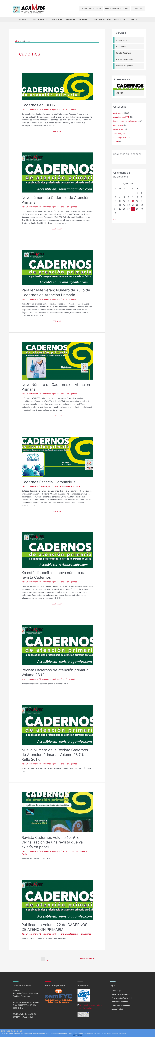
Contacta (133, 19)
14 (133, 201)
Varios (116, 141)
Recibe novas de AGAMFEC (117, 8)
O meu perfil (138, 8)
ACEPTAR (77, 1035)
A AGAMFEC (23, 19)
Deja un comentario (30, 109)
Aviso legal (116, 991)
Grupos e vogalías (40, 19)
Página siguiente (87, 958)
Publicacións (119, 19)
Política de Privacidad (121, 1005)
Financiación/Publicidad (122, 998)
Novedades (118, 129)
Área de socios (122, 40)
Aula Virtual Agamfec (125, 59)
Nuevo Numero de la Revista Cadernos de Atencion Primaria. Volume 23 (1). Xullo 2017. (55, 755)
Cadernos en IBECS (38, 105)
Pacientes (83, 19)
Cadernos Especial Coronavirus (48, 482)
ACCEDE (119, 93)
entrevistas (118, 125)
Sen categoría (119, 133)
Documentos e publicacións (52, 109)
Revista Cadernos (123, 53)
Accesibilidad (117, 1009)
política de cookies (101, 1033)
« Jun (115, 219)
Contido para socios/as (91, 8)
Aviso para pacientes (121, 994)
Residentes (70, 19)
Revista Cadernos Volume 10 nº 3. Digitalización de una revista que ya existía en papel (52, 842)
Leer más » (57, 131)
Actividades (57, 19)
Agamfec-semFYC (121, 117)
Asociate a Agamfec (124, 65)
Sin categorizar (46, 486)
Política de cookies (120, 1002)
